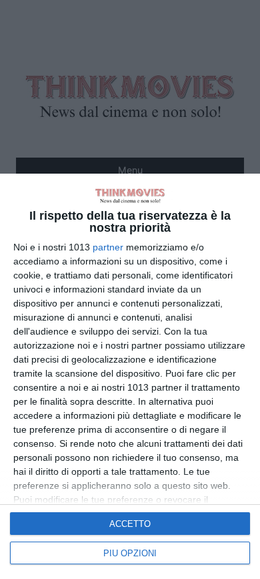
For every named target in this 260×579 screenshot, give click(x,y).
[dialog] (130, 376)
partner (108, 247)
